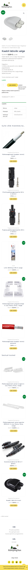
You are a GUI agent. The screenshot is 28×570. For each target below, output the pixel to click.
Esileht (3, 45)
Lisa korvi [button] (13, 161)
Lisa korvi (12, 85)
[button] (23, 13)
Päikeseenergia (15, 45)
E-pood (8, 45)
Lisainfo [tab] (4, 104)
